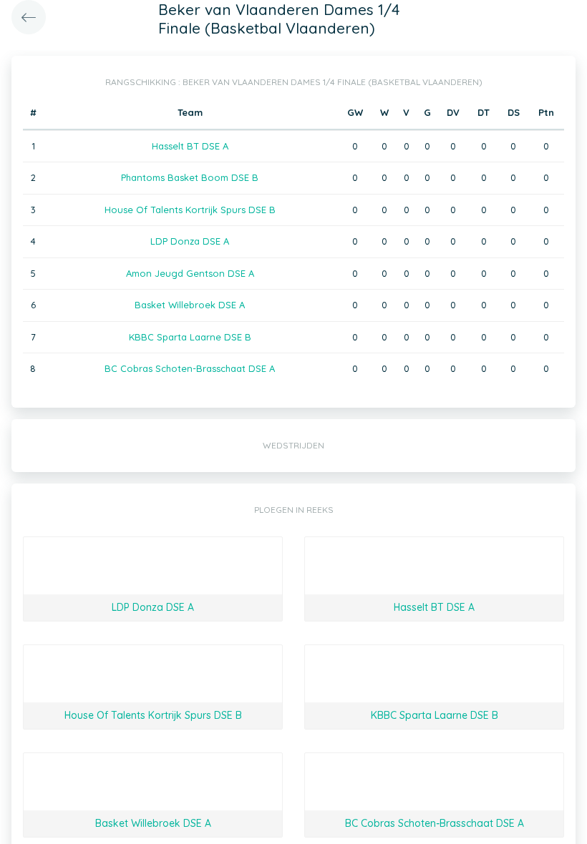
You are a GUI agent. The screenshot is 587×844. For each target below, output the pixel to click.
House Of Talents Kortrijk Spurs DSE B (190, 209)
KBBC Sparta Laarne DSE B (190, 337)
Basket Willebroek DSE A (190, 304)
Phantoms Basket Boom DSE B (189, 177)
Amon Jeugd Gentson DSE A (190, 273)
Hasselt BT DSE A (190, 146)
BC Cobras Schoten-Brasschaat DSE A (190, 368)
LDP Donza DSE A (189, 241)
